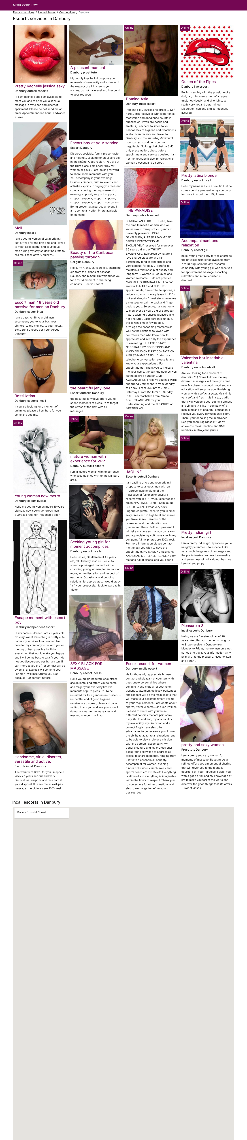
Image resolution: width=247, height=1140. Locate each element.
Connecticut (67, 12)
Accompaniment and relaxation (199, 242)
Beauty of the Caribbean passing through (92, 254)
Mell (18, 228)
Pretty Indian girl (196, 532)
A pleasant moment (87, 67)
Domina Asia (137, 99)
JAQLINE (134, 472)
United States (47, 12)
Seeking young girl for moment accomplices (90, 544)
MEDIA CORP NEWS (26, 5)
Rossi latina (25, 396)
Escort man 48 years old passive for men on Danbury (40, 304)
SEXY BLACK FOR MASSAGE (86, 665)
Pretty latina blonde (199, 175)
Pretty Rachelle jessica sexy (40, 86)
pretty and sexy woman (202, 744)
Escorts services (23, 12)
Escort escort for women (148, 663)
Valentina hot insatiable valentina (202, 360)
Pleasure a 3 (192, 625)
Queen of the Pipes (198, 81)
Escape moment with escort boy (40, 619)
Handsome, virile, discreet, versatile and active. (38, 759)
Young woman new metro (37, 496)
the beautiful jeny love (90, 388)
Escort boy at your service (94, 143)
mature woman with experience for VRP (88, 458)
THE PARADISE (139, 210)
